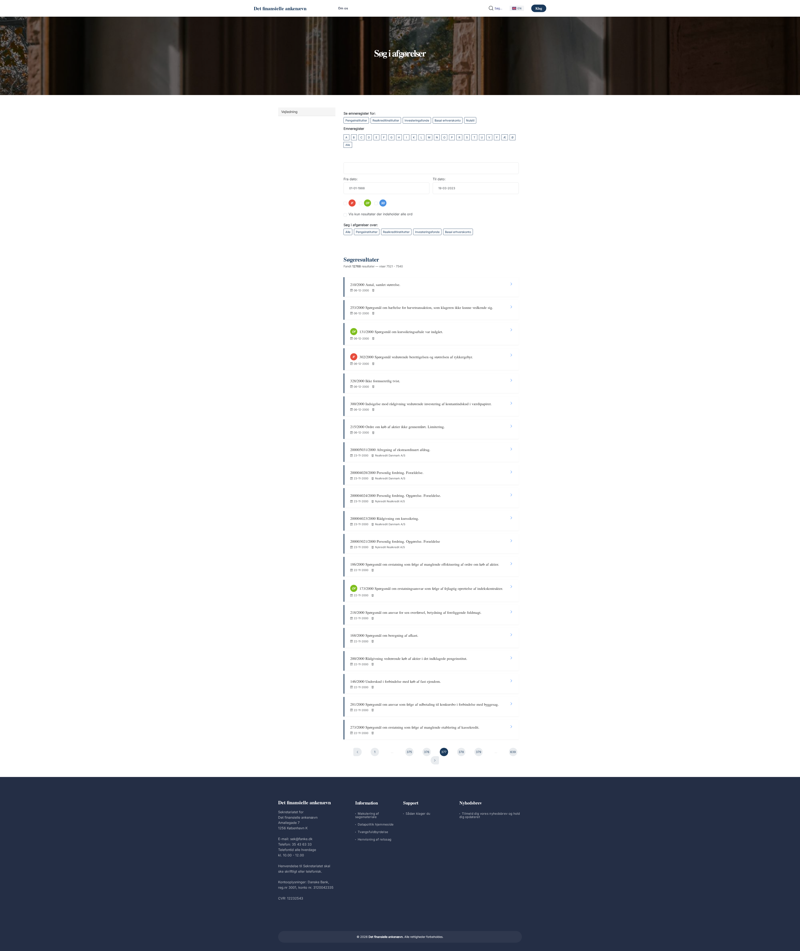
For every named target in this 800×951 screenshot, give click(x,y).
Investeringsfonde (417, 120)
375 (409, 752)
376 (426, 752)
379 (478, 752)
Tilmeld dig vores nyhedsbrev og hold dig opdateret (489, 815)
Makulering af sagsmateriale (367, 815)
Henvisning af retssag (374, 839)
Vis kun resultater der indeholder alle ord (380, 214)
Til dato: (439, 179)
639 (513, 752)
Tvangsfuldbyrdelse (373, 832)
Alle (347, 145)
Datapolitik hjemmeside (376, 824)
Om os (343, 8)
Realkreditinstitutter (385, 120)
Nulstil (470, 120)
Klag (538, 8)
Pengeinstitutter (356, 120)
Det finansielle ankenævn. (386, 936)
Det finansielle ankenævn (280, 8)
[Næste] (435, 760)
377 (443, 752)
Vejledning (289, 112)
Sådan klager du (418, 814)
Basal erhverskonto (448, 120)
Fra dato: (351, 179)
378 (461, 752)
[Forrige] (357, 752)
